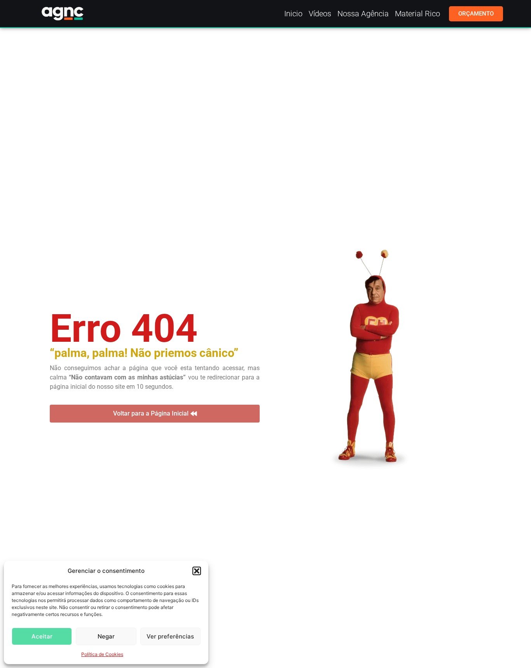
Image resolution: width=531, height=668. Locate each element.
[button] (197, 571)
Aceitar (41, 636)
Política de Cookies (102, 654)
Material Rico (417, 13)
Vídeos (320, 13)
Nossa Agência (363, 13)
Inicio (293, 13)
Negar (106, 636)
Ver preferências (170, 636)
